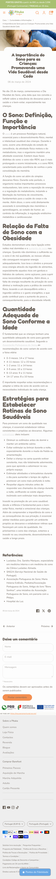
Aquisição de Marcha (14, 773)
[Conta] (44, 11)
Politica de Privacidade (38, 852)
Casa (5, 20)
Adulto (6, 783)
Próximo (45, 626)
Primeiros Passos (12, 768)
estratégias (8, 434)
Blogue (6, 747)
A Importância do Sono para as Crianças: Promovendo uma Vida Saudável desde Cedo (28, 25)
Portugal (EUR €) (12, 824)
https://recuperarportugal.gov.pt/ (23, 713)
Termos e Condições (11, 856)
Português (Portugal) (39, 824)
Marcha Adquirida (12, 778)
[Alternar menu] (4, 12)
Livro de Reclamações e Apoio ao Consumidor (21, 867)
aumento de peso (38, 248)
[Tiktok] (17, 807)
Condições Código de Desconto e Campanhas (21, 860)
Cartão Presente (11, 788)
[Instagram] (13, 807)
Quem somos (10, 727)
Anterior (10, 626)
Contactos (8, 737)
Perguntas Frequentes (32, 845)
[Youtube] (8, 807)
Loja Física (8, 732)
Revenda (7, 742)
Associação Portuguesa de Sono (20, 345)
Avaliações (8, 752)
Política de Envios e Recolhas (34, 849)
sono (7, 133)
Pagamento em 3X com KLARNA (16, 864)
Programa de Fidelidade (12, 849)
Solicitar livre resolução (12, 845)
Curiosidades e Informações (21, 20)
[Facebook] (4, 807)
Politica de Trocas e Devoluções (15, 852)
